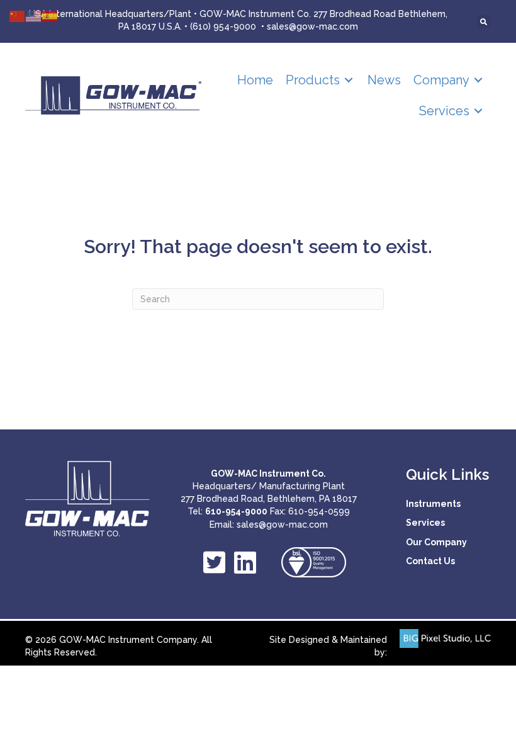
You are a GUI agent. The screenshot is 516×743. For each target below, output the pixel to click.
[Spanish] (50, 16)
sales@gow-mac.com (312, 26)
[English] (34, 16)
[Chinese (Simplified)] (17, 16)
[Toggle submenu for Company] (478, 80)
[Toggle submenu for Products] (348, 80)
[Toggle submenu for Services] (478, 111)
